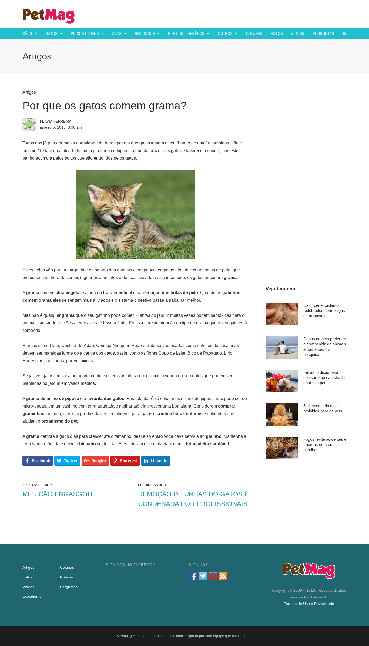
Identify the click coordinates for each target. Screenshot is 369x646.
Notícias (67, 577)
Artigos (29, 92)
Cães (27, 34)
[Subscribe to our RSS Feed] (223, 576)
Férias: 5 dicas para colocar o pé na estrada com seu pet (324, 377)
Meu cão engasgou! (58, 494)
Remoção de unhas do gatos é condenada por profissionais (193, 498)
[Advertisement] (306, 171)
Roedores (145, 34)
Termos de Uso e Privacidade (309, 603)
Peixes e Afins (85, 34)
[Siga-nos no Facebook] (193, 576)
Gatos (51, 34)
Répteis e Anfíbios (186, 34)
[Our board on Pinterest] (213, 576)
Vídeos (297, 34)
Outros (225, 34)
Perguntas (323, 34)
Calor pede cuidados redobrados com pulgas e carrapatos (324, 310)
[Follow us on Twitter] (203, 576)
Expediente (32, 596)
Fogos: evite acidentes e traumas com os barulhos (324, 444)
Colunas (254, 34)
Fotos (277, 34)
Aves (117, 34)
